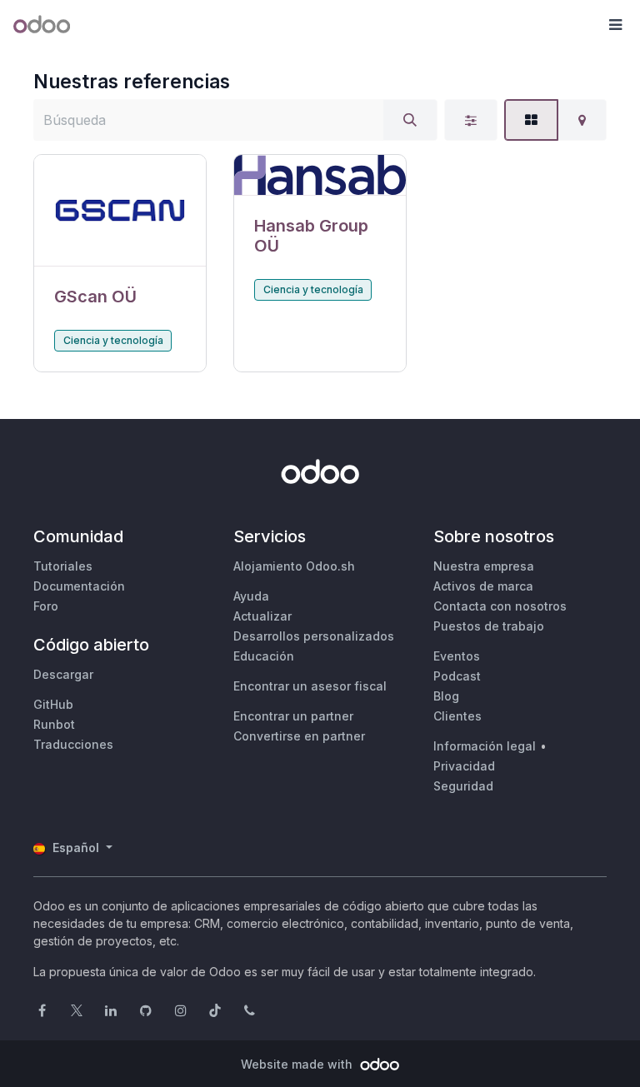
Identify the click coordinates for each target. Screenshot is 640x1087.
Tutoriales (62, 566)
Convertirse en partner (299, 736)
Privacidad (464, 766)
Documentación (79, 586)
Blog (446, 696)
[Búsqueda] (410, 120)
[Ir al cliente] (120, 211)
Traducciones (73, 744)
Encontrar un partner (293, 716)
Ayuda (251, 596)
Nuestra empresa (483, 566)
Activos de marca (483, 586)
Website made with (298, 1064)
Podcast (457, 676)
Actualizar (262, 616)
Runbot (54, 724)
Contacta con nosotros (500, 606)
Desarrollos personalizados (313, 636)
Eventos (456, 656)
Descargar (63, 674)
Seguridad (463, 786)
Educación (263, 656)
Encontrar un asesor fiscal (310, 686)
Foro (45, 606)
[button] (615, 25)
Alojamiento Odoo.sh (294, 566)
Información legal (484, 746)
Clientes (457, 716)
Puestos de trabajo (488, 626)
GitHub (53, 704)
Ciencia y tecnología (113, 340)
